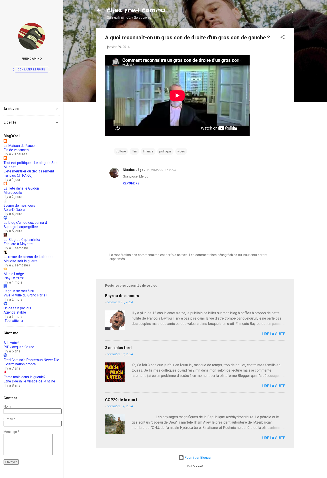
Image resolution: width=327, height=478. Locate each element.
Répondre (131, 183)
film (134, 151)
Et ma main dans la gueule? (25, 377)
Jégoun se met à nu (19, 291)
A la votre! (11, 343)
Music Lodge (14, 274)
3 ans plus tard (118, 347)
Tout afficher (14, 321)
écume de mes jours (19, 205)
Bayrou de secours (122, 295)
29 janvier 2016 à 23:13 (161, 170)
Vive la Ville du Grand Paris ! (25, 295)
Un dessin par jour (17, 308)
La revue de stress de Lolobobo (29, 257)
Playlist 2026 (14, 278)
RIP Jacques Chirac (19, 347)
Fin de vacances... (17, 150)
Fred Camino (32, 58)
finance (148, 151)
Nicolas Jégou (134, 170)
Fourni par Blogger (198, 458)
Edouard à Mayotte (18, 244)
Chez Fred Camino (136, 10)
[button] (282, 37)
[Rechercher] (291, 12)
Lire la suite (273, 334)
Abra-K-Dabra (14, 210)
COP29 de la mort (121, 399)
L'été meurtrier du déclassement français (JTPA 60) (29, 173)
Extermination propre (20, 364)
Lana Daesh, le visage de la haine (29, 381)
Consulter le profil (31, 69)
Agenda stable (15, 312)
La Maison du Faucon (20, 146)
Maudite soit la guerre (21, 261)
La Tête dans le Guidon (21, 188)
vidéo (181, 151)
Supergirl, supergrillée (21, 227)
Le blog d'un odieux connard (25, 222)
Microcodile (13, 192)
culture (121, 151)
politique (165, 151)
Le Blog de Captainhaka (22, 240)
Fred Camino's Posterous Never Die (31, 360)
